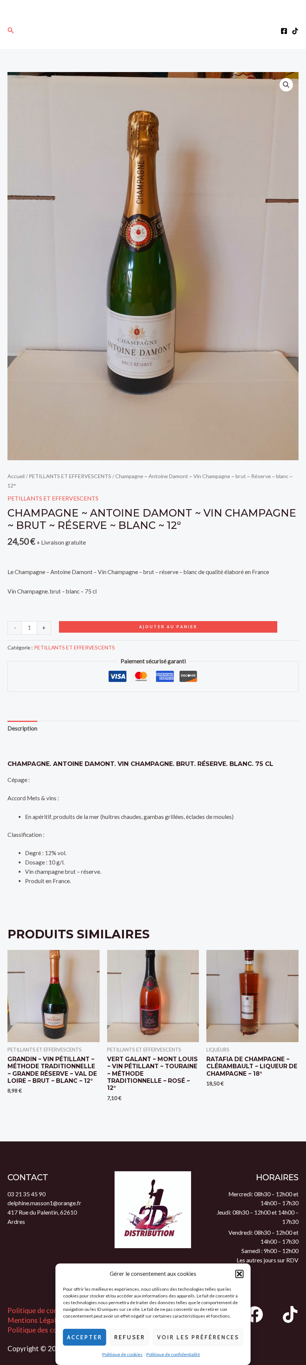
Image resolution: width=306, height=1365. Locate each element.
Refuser (129, 1337)
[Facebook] (284, 31)
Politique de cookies (122, 1354)
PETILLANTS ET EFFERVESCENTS (70, 476)
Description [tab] (22, 728)
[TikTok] (290, 1314)
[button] (239, 1274)
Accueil (16, 476)
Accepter (84, 1337)
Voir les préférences (198, 1337)
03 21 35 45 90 (26, 1194)
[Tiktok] (295, 31)
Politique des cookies (40, 1330)
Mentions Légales (35, 1320)
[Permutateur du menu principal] (153, 30)
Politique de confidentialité (173, 1354)
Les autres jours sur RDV (268, 1260)
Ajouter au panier (168, 626)
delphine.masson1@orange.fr (44, 1203)
